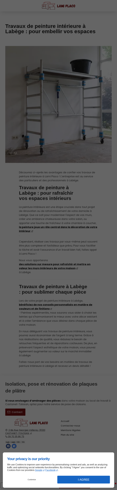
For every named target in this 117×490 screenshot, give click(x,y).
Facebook (50, 470)
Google (38, 470)
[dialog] (58, 470)
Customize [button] (32, 480)
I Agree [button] (83, 479)
